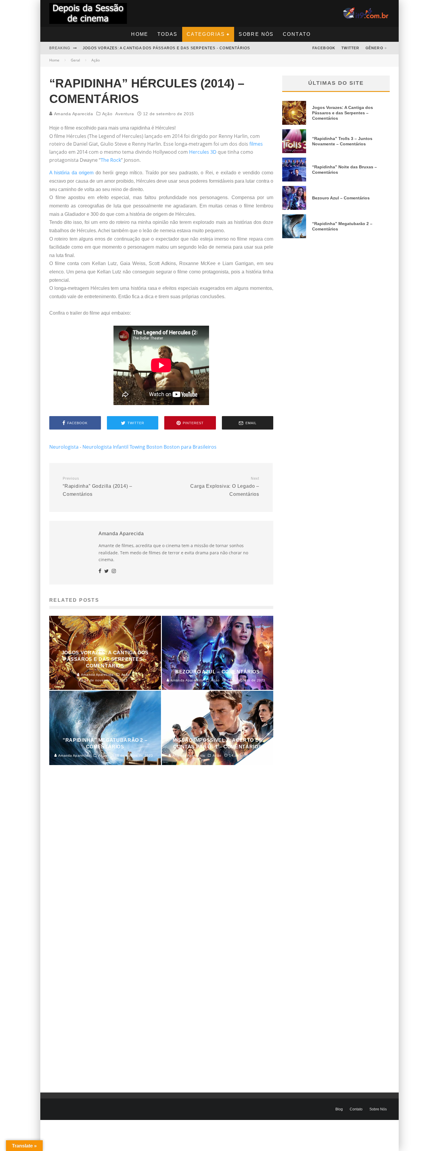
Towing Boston (146, 447)
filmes (256, 144)
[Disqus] (161, 860)
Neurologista (64, 447)
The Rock (111, 160)
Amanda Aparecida (73, 113)
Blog (339, 1109)
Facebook (324, 48)
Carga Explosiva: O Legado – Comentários (224, 486)
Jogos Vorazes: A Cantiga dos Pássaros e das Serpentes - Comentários (166, 48)
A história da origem (71, 172)
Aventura (124, 113)
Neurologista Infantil (105, 447)
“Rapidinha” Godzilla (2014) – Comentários (97, 486)
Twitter (350, 48)
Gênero (374, 48)
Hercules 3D (203, 152)
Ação (107, 113)
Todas (167, 34)
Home (139, 34)
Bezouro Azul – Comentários (341, 198)
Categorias (206, 34)
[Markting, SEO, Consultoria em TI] (366, 11)
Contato (297, 34)
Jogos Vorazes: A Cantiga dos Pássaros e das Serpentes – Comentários (342, 113)
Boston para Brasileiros (190, 447)
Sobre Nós (256, 34)
